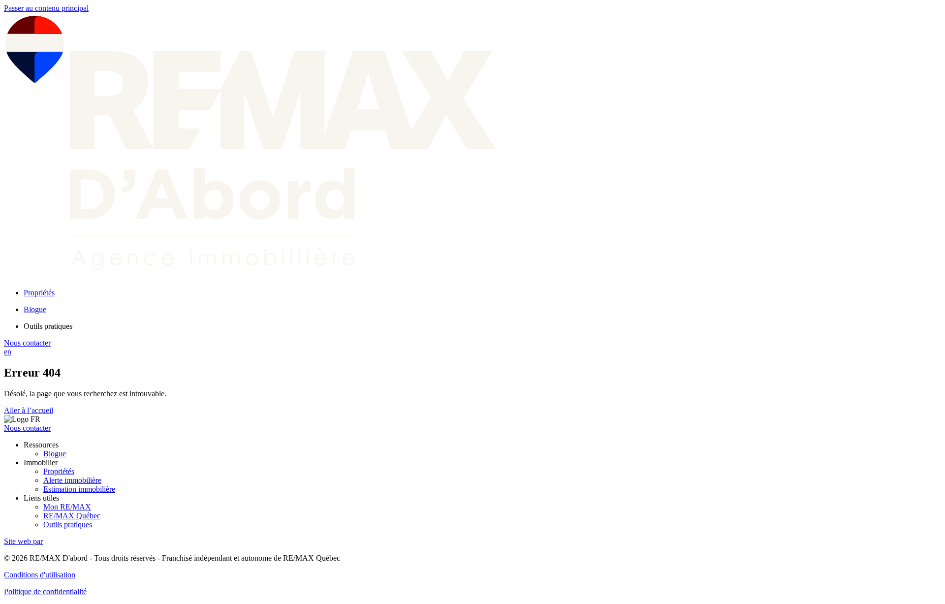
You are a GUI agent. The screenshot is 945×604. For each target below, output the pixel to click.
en (7, 352)
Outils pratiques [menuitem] (48, 326)
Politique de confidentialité (45, 591)
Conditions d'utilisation (39, 575)
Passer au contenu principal (46, 8)
